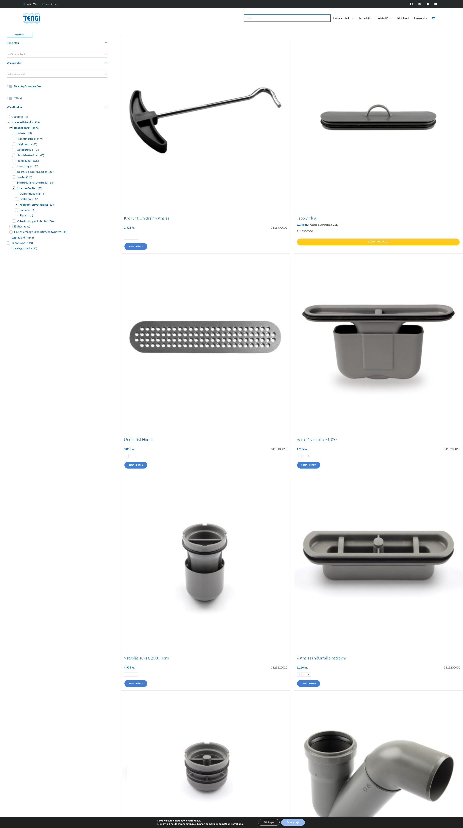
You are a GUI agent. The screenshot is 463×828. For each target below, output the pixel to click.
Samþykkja (293, 822)
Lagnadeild (365, 18)
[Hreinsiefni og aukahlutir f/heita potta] (10, 231)
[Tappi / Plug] (378, 120)
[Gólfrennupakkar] (16, 193)
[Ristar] (16, 215)
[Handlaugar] (13, 160)
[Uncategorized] (8, 248)
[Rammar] (16, 209)
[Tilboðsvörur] (8, 242)
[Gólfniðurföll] (13, 149)
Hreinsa (19, 34)
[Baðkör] (13, 133)
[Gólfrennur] (16, 198)
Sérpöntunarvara (378, 242)
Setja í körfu (136, 246)
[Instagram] (420, 4)
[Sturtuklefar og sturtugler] (13, 182)
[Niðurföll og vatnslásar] (16, 204)
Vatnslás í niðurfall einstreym (321, 657)
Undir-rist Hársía (138, 439)
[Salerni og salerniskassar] (13, 171)
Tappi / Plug (306, 217)
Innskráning (420, 18)
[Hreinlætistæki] (8, 122)
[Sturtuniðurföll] (13, 187)
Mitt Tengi (403, 18)
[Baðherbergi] (10, 127)
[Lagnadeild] (8, 237)
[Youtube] (436, 4)
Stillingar (269, 822)
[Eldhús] (10, 226)
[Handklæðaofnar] (13, 155)
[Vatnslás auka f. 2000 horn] (205, 560)
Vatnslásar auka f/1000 (317, 439)
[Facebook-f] (411, 4)
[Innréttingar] (13, 166)
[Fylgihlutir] (13, 143)
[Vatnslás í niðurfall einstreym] (378, 560)
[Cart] (433, 18)
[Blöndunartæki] (13, 138)
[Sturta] (13, 176)
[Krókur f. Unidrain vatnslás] (205, 120)
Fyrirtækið (382, 18)
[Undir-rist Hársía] (205, 341)
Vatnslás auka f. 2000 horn (146, 657)
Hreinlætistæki (341, 18)
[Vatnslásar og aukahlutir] (13, 220)
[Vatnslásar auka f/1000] (378, 341)
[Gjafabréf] (8, 116)
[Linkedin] (428, 4)
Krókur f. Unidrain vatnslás (146, 217)
